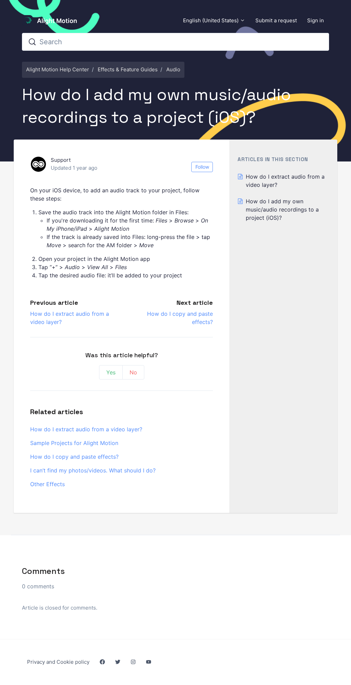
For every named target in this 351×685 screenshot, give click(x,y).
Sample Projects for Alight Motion (74, 443)
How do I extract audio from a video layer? (86, 429)
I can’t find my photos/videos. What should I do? (93, 470)
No (133, 372)
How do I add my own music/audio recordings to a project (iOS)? (282, 209)
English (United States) (211, 20)
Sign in (315, 20)
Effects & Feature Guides (128, 69)
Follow (202, 167)
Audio (173, 69)
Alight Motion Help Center (57, 69)
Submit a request (276, 20)
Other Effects (47, 484)
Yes (111, 372)
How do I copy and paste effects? (74, 456)
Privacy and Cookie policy (58, 662)
